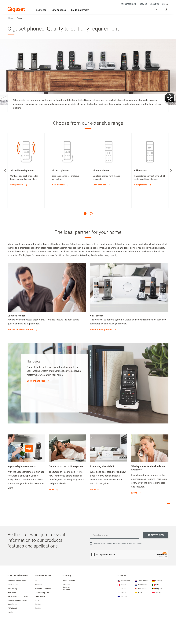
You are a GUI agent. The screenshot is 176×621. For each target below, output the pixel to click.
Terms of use (13, 585)
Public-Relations (69, 581)
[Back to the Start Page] (16, 9)
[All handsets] (150, 152)
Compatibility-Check (43, 592)
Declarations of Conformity (18, 596)
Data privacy (12, 588)
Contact (38, 604)
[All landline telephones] (26, 152)
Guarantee (12, 592)
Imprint (10, 612)
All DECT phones (60, 170)
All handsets (140, 170)
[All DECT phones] (67, 152)
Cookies (38, 608)
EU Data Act (12, 608)
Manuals (38, 585)
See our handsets (36, 380)
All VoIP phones (101, 170)
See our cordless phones (20, 329)
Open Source (40, 596)
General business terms (17, 581)
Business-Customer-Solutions (67, 587)
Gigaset (10, 18)
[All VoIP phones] (108, 152)
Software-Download (43, 588)
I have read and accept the (118, 543)
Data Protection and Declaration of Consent (127, 543)
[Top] (172, 610)
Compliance (12, 604)
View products (16, 185)
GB (163, 4)
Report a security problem (17, 600)
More (51, 489)
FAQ (36, 581)
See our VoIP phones (101, 329)
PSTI (37, 600)
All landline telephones (22, 170)
